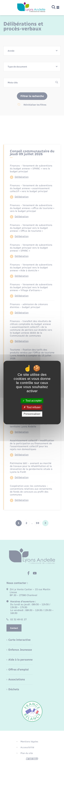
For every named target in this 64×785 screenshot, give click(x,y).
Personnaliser (32, 414)
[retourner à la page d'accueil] (31, 7)
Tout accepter (33, 400)
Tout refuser (33, 407)
